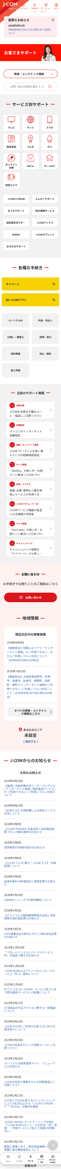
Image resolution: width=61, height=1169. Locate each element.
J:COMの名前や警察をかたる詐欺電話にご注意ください (29, 1083)
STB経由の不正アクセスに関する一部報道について (29, 1009)
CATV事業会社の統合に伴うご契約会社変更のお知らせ (30, 935)
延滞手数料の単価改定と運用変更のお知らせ (30, 883)
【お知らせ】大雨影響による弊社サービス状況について (30, 812)
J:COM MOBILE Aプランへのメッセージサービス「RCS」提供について (29, 972)
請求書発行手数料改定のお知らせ (24, 847)
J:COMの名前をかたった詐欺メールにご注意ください (29, 1046)
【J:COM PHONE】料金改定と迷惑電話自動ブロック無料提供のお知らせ (29, 830)
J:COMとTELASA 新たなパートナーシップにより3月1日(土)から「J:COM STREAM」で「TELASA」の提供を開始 (29, 1103)
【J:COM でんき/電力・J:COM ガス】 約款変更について (30, 864)
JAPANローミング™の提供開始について (28, 899)
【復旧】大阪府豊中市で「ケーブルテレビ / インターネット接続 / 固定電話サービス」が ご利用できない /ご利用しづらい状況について (30, 790)
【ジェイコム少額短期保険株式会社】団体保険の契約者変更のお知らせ (30, 917)
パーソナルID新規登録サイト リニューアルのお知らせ (29, 1065)
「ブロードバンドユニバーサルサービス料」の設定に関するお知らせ (28, 954)
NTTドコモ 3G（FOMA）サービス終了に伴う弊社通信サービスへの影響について (30, 991)
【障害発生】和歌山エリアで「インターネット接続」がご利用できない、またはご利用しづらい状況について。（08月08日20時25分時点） (30, 654)
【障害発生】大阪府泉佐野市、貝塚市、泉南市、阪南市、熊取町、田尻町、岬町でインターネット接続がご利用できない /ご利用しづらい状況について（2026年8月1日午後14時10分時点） (30, 686)
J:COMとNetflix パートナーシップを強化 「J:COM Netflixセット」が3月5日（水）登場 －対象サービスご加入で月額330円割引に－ (30, 1126)
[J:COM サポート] (10, 6)
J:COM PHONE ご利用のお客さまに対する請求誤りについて (29, 1028)
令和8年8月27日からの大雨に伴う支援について (30, 31)
